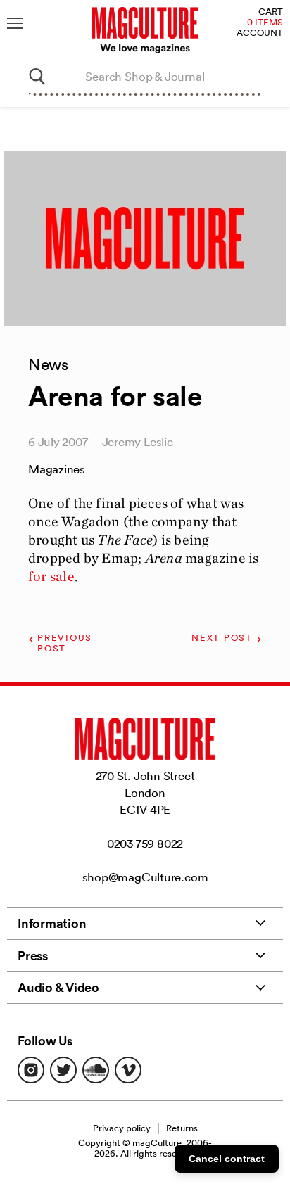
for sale (51, 576)
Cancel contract (227, 1158)
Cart (270, 12)
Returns (182, 1128)
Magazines (56, 468)
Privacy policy (122, 1128)
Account (260, 33)
